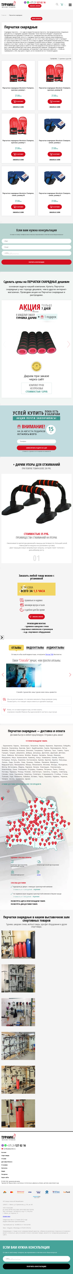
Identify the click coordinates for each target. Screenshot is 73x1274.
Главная (3, 15)
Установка (4, 1165)
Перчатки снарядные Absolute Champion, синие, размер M (18, 194)
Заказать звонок (35, 6)
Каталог (3, 1152)
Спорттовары (5, 1155)
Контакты (4, 1168)
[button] (68, 344)
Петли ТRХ (49, 654)
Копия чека (6, 1216)
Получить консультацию (36, 262)
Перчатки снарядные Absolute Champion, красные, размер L (18, 89)
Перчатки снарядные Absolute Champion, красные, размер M (55, 89)
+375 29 (38, 2)
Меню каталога (36, 19)
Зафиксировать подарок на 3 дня (36, 448)
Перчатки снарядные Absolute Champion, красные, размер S (18, 142)
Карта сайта (5, 1177)
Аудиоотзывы (55, 648)
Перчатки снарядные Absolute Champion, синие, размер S (55, 194)
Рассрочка (4, 1174)
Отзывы (16, 648)
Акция (3, 1171)
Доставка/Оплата (6, 1162)
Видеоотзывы (35, 648)
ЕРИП (39, 875)
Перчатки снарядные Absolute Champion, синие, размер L (55, 142)
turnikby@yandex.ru (9, 1149)
